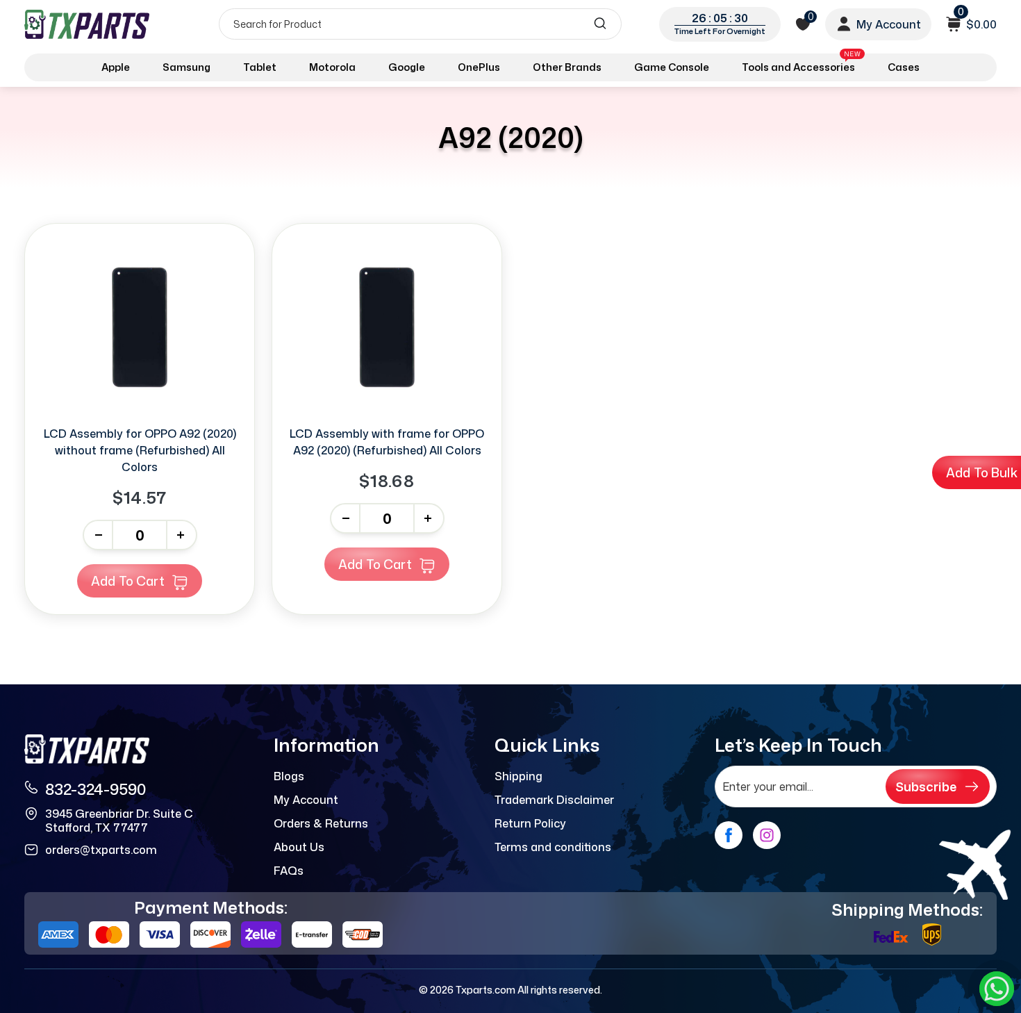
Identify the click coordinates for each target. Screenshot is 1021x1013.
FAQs (289, 871)
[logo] (88, 24)
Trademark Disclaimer (554, 800)
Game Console (671, 67)
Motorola (332, 67)
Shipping (518, 776)
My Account (306, 800)
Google (406, 67)
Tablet (259, 67)
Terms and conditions (553, 847)
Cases (904, 67)
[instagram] (767, 835)
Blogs (289, 776)
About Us (299, 847)
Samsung (186, 67)
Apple (115, 67)
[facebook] (728, 835)
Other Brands (567, 67)
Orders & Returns (321, 823)
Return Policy (530, 823)
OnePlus (479, 67)
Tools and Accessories (801, 64)
